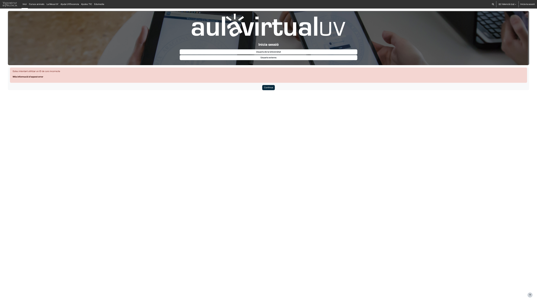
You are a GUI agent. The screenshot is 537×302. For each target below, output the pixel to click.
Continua (268, 87)
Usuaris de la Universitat (268, 51)
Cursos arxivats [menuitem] (36, 4)
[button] (493, 4)
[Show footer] (530, 295)
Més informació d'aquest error (28, 76)
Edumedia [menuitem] (99, 4)
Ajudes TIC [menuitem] (86, 4)
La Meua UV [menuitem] (52, 4)
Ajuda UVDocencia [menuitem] (70, 4)
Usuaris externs (268, 57)
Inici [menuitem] (25, 4)
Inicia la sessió (527, 4)
